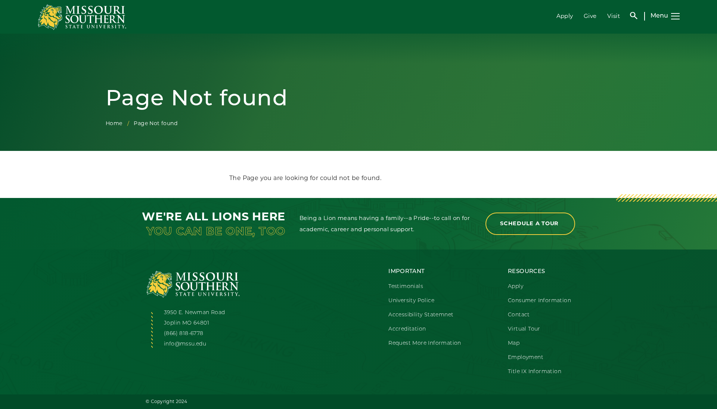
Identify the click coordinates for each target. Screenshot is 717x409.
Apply (564, 15)
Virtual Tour (524, 329)
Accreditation (407, 329)
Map (513, 343)
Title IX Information (534, 372)
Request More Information (424, 343)
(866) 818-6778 (184, 334)
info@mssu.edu (185, 344)
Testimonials (405, 286)
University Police (411, 301)
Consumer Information (539, 301)
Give (590, 15)
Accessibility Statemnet (420, 315)
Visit (613, 15)
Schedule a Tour (530, 223)
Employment (525, 357)
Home (114, 123)
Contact (519, 315)
